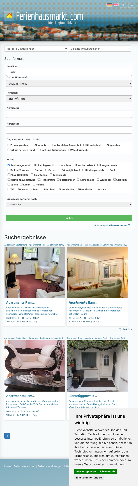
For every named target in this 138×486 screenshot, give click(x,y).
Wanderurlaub (79, 150)
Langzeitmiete (108, 165)
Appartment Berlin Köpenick (122, 338)
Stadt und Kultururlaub (52, 150)
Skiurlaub (40, 145)
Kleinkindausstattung (22, 179)
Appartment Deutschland (16, 245)
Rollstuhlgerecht (44, 165)
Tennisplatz (59, 174)
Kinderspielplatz (94, 170)
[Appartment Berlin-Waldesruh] (34, 272)
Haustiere (65, 165)
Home (7, 466)
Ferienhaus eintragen (50, 466)
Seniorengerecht (20, 165)
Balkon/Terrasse (19, 170)
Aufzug (39, 184)
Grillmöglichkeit (70, 170)
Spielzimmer (67, 179)
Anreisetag (13, 107)
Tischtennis (40, 174)
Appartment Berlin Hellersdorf (61, 245)
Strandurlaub (93, 145)
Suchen (69, 218)
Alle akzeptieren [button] (86, 471)
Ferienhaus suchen (24, 466)
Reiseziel (12, 66)
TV (12, 189)
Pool (112, 170)
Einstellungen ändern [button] (89, 477)
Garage (38, 170)
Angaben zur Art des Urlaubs (23, 139)
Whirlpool (105, 179)
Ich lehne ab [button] (107, 471)
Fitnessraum (47, 179)
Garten (52, 170)
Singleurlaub (113, 145)
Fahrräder (49, 189)
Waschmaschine (28, 189)
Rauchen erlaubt (85, 165)
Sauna (14, 184)
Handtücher (86, 189)
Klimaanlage (87, 179)
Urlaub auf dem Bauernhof (65, 145)
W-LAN (102, 189)
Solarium (121, 179)
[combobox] (69, 72)
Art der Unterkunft (17, 77)
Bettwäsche (66, 189)
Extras (10, 159)
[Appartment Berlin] (97, 366)
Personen (12, 92)
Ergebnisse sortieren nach (22, 198)
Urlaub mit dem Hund (22, 150)
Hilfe (67, 466)
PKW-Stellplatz (19, 174)
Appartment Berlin (37, 245)
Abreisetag (13, 123)
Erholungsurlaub (19, 145)
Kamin (26, 184)
